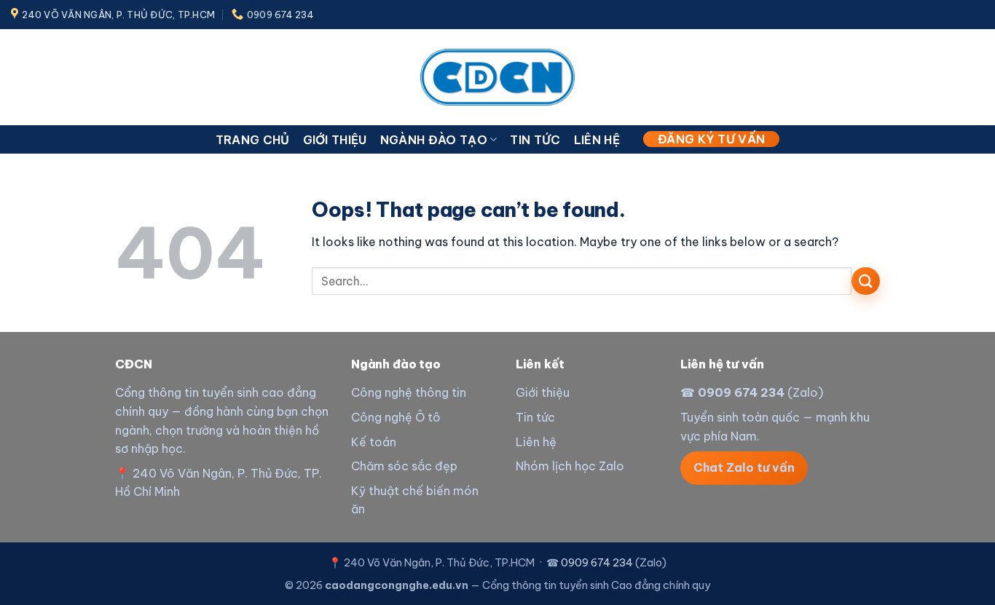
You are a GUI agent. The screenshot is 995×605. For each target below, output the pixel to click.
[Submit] (866, 281)
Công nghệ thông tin (408, 392)
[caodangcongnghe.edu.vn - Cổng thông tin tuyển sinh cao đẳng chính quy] (497, 77)
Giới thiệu (335, 140)
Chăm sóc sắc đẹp (404, 466)
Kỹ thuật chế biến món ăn (415, 500)
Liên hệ (597, 140)
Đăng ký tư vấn (711, 139)
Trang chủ (253, 140)
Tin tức (535, 140)
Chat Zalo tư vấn (744, 467)
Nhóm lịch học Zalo (570, 466)
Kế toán (373, 442)
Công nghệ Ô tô (396, 417)
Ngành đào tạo (433, 140)
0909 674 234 (741, 392)
